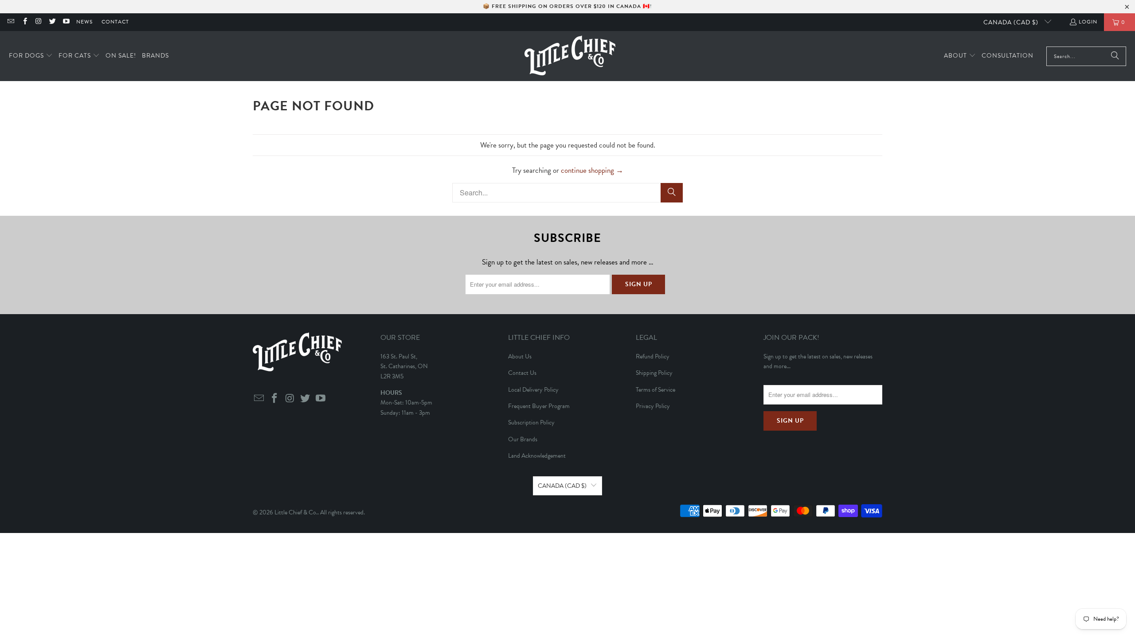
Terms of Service (655, 389)
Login (1088, 22)
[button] (31, 56)
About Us (520, 356)
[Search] (1115, 56)
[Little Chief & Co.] (569, 56)
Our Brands (522, 439)
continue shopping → (592, 170)
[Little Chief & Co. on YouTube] (66, 22)
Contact (115, 22)
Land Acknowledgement (537, 455)
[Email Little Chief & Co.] (10, 22)
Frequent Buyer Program (539, 406)
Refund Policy (652, 356)
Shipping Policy (654, 372)
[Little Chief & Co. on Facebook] (24, 22)
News (84, 22)
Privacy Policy (653, 406)
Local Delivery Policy (533, 389)
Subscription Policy (531, 422)
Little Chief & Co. (295, 512)
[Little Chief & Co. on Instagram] (38, 22)
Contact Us (522, 372)
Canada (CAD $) (1011, 22)
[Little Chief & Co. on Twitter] (52, 22)
